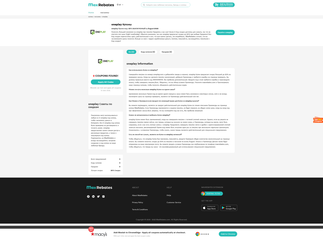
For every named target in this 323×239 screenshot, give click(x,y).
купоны (90, 16)
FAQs (169, 195)
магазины (98, 16)
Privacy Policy (137, 202)
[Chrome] (224, 5)
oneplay (105, 16)
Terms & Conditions (140, 209)
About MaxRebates (139, 195)
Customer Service (174, 202)
